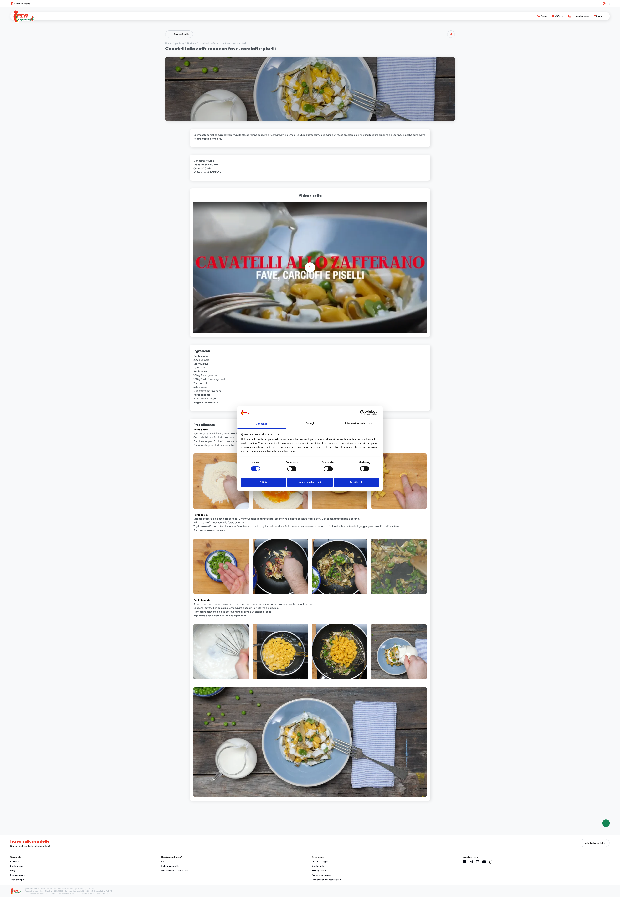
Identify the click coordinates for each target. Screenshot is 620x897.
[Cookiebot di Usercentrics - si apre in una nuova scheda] (365, 412)
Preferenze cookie (321, 875)
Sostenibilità (16, 866)
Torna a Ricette (181, 34)
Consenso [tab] (261, 423)
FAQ (163, 861)
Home (168, 43)
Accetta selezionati (310, 482)
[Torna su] (606, 823)
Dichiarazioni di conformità (174, 870)
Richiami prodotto (170, 866)
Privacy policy (319, 870)
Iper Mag (179, 43)
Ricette (190, 43)
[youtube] (484, 862)
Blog (12, 870)
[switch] (291, 468)
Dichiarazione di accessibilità (326, 879)
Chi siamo (15, 861)
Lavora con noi (17, 875)
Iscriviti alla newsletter (595, 843)
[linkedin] (478, 862)
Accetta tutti (356, 482)
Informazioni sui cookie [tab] (358, 423)
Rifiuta (263, 482)
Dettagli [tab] (310, 423)
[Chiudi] (449, 46)
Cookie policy (318, 866)
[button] (310, 267)
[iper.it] (24, 16)
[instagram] (471, 862)
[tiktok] (490, 862)
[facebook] (465, 862)
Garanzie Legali (320, 861)
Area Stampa (17, 879)
